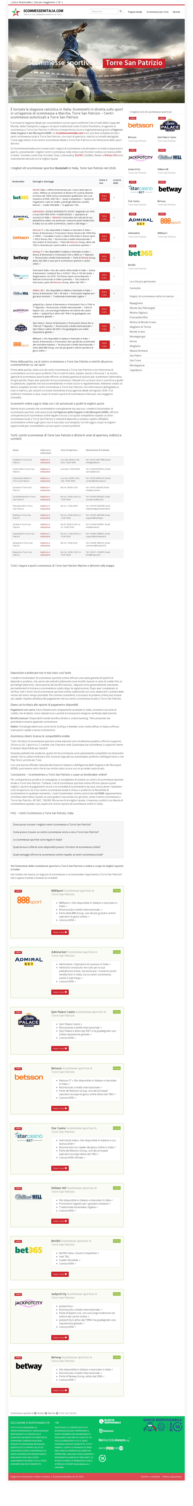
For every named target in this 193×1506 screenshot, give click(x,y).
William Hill (110, 155)
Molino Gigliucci (138, 312)
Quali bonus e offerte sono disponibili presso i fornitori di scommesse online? (57, 847)
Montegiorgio (138, 336)
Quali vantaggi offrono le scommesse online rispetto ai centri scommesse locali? (58, 854)
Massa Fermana (139, 350)
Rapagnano (136, 303)
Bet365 (79, 155)
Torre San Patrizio (63, 894)
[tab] (67, 824)
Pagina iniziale (135, 12)
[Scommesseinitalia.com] (37, 12)
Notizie (176, 12)
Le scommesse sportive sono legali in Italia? (37, 839)
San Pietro (135, 355)
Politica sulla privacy (172, 1476)
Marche (51, 1413)
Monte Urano (137, 331)
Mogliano (135, 346)
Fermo (133, 341)
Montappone (137, 365)
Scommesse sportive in (22, 1413)
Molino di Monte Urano (143, 322)
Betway (36, 251)
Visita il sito (104, 197)
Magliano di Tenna (140, 327)
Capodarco (136, 370)
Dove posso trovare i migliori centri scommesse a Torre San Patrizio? (52, 824)
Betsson (37, 230)
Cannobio (135, 288)
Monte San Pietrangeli (142, 308)
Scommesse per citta (157, 12)
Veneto (40, 1413)
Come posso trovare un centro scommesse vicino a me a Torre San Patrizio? (56, 832)
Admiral (56, 217)
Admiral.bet (38, 211)
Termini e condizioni (150, 1476)
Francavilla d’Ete (139, 317)
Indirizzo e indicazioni (45, 461)
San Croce (135, 360)
